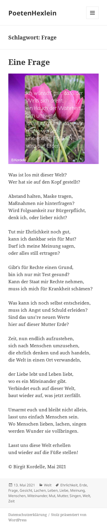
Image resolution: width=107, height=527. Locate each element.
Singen (75, 495)
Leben (53, 490)
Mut (52, 495)
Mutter (62, 495)
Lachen (40, 490)
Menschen (17, 495)
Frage (13, 490)
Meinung (77, 490)
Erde (83, 485)
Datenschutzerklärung (27, 514)
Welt (47, 485)
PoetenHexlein (32, 12)
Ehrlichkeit (69, 485)
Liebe (63, 490)
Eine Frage (29, 62)
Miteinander (37, 495)
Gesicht (26, 490)
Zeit (11, 501)
